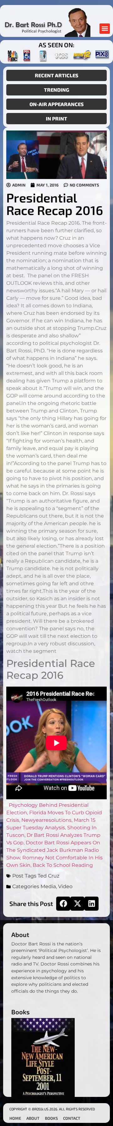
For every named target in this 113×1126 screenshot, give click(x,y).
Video (65, 886)
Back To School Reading (63, 865)
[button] (105, 28)
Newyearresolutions (46, 820)
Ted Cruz (48, 876)
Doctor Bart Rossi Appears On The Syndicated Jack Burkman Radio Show (53, 850)
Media (48, 886)
